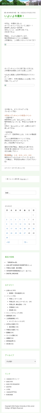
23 (7, 233)
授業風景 (9, 316)
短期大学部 (9, 381)
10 (11, 224)
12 (20, 224)
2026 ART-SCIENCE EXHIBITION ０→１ (19, 265)
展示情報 (12, 327)
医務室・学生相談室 (15, 293)
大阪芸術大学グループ (12, 379)
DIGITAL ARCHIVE (12, 273)
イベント (9, 296)
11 (16, 224)
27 (25, 233)
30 (7, 238)
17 (11, 228)
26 (20, 233)
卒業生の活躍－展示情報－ (14, 268)
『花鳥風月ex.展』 (12, 262)
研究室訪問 (9, 341)
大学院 (8, 389)
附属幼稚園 (9, 395)
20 (25, 228)
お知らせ (9, 290)
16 (7, 228)
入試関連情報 (10, 318)
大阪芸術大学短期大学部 (28, 13)
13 (25, 224)
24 (11, 233)
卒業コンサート (14, 299)
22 (33, 228)
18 (16, 228)
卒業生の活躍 (10, 330)
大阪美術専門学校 (11, 392)
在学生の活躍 (10, 324)
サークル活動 (10, 335)
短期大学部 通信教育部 (13, 384)
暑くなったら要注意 (13, 179)
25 (16, 233)
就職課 (8, 338)
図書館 (8, 332)
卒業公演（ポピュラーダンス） (19, 302)
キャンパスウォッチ (12, 313)
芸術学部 (8, 387)
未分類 (8, 344)
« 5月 (8, 242)
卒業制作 (12, 307)
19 (20, 228)
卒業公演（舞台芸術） (16, 304)
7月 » (25, 242)
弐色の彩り (23, 179)
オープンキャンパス (18, 168)
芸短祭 (11, 310)
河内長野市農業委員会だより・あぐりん (18, 271)
